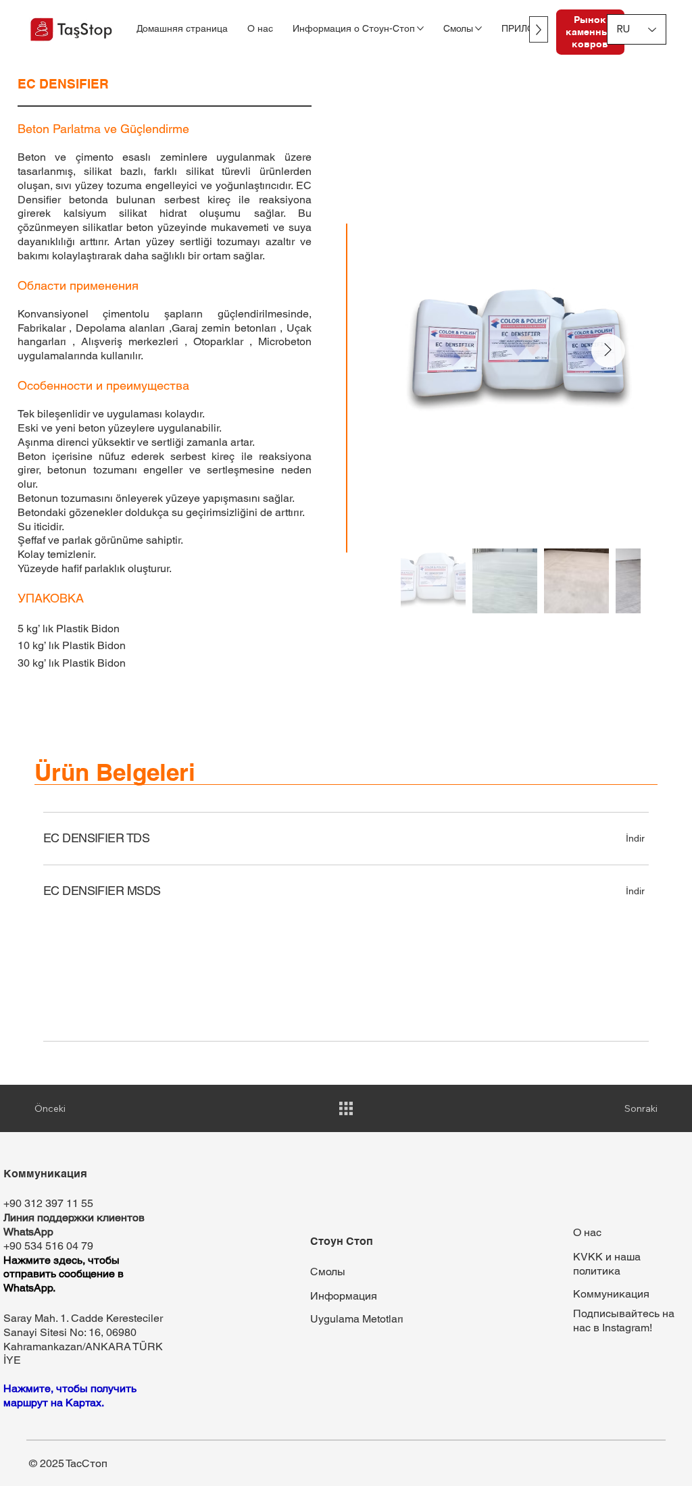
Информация (343, 1295)
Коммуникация (611, 1293)
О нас (587, 1232)
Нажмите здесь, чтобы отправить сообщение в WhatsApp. (63, 1274)
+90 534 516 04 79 (48, 1245)
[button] (635, 891)
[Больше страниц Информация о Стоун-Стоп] (420, 28)
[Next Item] (608, 350)
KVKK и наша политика (607, 1263)
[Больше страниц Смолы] (478, 28)
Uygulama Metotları (356, 1318)
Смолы (327, 1271)
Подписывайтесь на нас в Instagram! (623, 1320)
